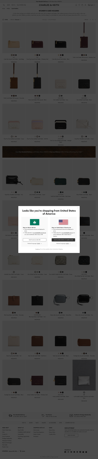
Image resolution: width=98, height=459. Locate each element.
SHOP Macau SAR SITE (34, 240)
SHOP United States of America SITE (63, 240)
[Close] (78, 208)
